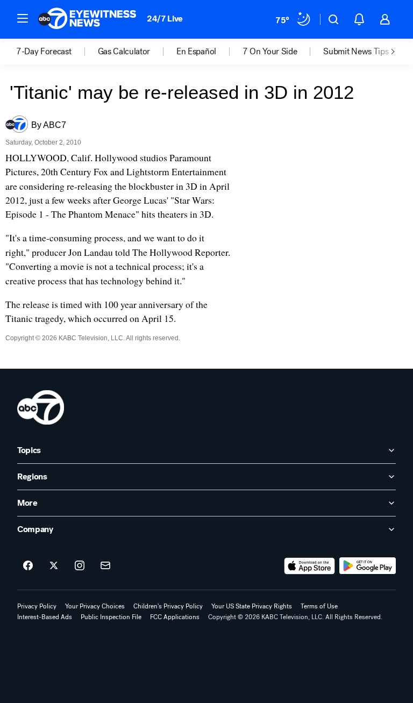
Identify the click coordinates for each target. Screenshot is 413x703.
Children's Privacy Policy (168, 606)
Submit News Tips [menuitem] (355, 51)
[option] (57, 51)
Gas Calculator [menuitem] (124, 51)
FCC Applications (175, 617)
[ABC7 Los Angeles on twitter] (54, 566)
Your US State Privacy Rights (251, 606)
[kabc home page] (40, 407)
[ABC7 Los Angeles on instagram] (79, 566)
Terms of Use (319, 606)
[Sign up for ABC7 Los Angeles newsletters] (105, 566)
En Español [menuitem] (196, 51)
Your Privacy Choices (95, 606)
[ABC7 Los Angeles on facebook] (28, 566)
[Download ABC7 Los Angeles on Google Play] (367, 566)
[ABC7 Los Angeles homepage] (87, 19)
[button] (22, 18)
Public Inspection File (111, 617)
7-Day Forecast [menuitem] (44, 51)
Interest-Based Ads (44, 617)
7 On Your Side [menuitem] (270, 51)
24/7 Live (165, 18)
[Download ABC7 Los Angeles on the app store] (310, 566)
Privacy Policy (36, 606)
